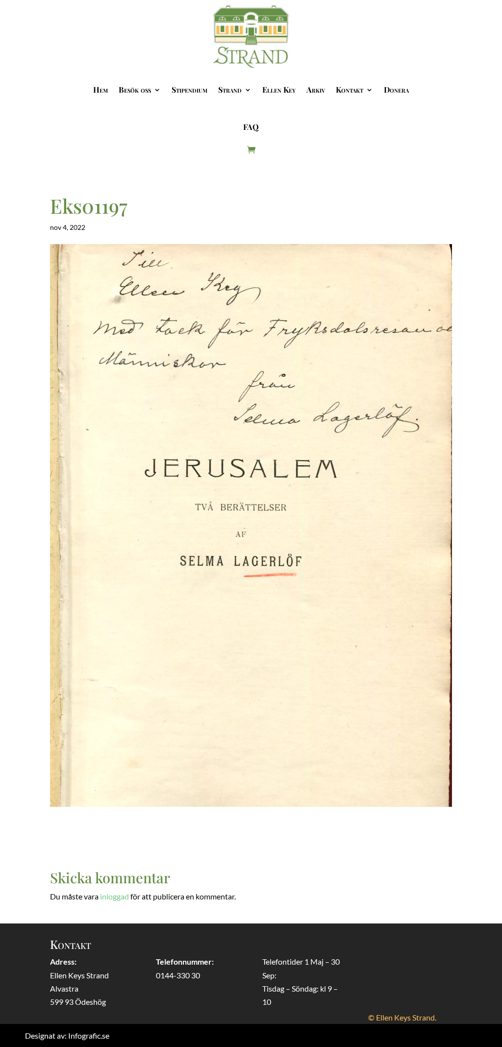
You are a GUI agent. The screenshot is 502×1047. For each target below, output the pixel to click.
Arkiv (315, 89)
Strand (230, 89)
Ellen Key (279, 89)
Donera (396, 89)
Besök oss (135, 89)
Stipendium (189, 89)
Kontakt (349, 89)
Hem (100, 89)
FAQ (251, 127)
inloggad (114, 896)
